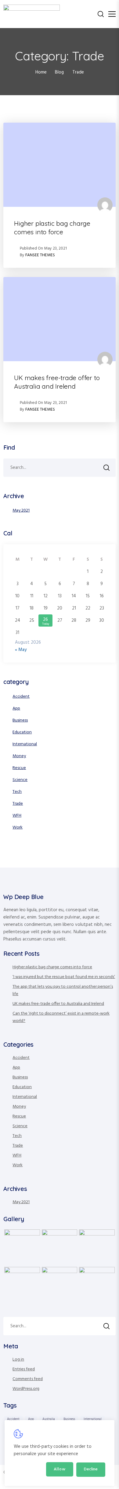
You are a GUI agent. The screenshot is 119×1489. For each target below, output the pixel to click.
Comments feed (28, 1379)
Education (22, 732)
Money (19, 756)
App (16, 708)
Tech (17, 791)
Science (20, 779)
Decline (91, 1469)
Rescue (19, 767)
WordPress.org (26, 1388)
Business (20, 720)
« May (21, 649)
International (25, 744)
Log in (18, 1359)
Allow (60, 1469)
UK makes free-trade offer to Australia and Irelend (56, 382)
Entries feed (24, 1369)
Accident (21, 696)
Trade (18, 803)
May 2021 (21, 510)
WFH (17, 815)
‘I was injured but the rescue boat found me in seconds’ (64, 976)
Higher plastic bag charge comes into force (52, 227)
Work (18, 827)
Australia (48, 1419)
